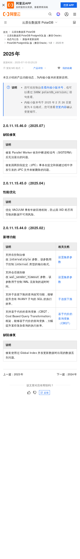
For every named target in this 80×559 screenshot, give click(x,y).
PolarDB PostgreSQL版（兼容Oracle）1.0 (29, 42)
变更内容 (61, 107)
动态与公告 (13, 39)
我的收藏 (67, 67)
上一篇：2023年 (13, 374)
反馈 (46, 392)
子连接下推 (65, 299)
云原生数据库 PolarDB (23, 31)
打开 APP (69, 5)
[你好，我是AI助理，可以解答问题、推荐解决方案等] (58, 14)
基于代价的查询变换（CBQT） (65, 318)
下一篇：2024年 (67, 374)
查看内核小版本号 (52, 87)
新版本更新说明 (31, 39)
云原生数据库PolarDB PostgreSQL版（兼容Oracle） (35, 35)
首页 (5, 31)
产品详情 (38, 67)
